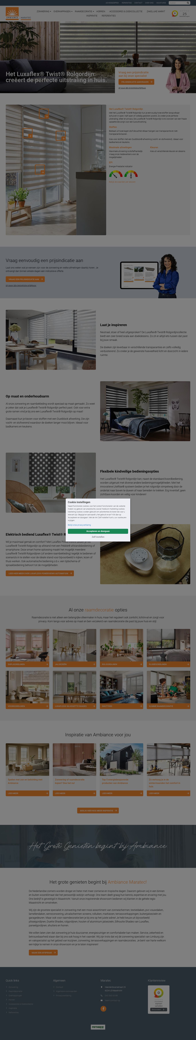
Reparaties (127, 3)
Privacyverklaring (63, 995)
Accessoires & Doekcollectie (125, 11)
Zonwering (43, 11)
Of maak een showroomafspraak (132, 88)
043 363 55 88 (111, 995)
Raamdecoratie (83, 11)
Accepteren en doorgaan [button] (98, 531)
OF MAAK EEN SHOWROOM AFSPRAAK (21, 286)
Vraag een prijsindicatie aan (24, 279)
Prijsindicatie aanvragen (135, 82)
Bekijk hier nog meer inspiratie (96, 811)
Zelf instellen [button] (98, 537)
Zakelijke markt (156, 11)
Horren (100, 11)
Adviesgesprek (112, 3)
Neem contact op (112, 1000)
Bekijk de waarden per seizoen (122, 182)
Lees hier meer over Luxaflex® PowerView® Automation (38, 573)
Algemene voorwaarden (66, 991)
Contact (138, 3)
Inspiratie (91, 15)
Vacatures (161, 3)
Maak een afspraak (42, 953)
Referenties (109, 15)
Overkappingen (62, 11)
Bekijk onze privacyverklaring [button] (79, 525)
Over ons (149, 3)
